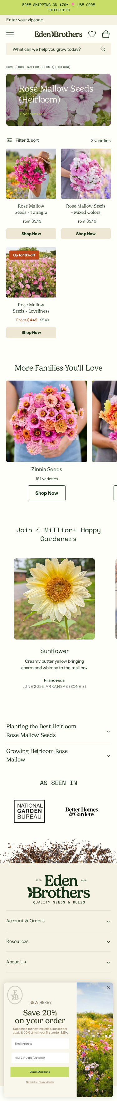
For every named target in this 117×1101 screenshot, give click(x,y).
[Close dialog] (108, 987)
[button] (10, 34)
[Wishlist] (92, 34)
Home (10, 67)
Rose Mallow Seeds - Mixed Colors (85, 209)
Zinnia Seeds (46, 469)
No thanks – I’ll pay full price (40, 1082)
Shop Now (31, 233)
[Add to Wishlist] (48, 156)
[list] (58, 628)
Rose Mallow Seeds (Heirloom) (44, 67)
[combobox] (58, 49)
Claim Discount (40, 1072)
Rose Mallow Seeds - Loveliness (31, 307)
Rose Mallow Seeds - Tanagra (31, 209)
